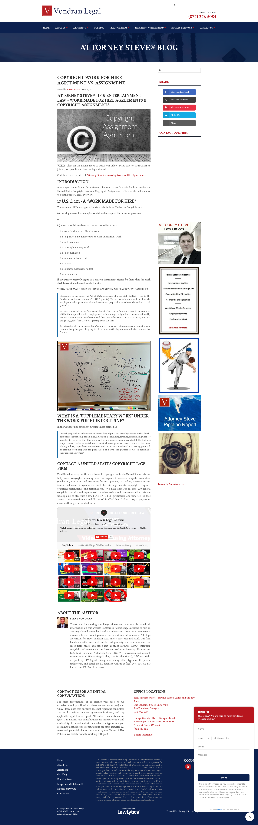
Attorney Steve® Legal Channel (104, 520)
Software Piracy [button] (123, 545)
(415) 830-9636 (141, 712)
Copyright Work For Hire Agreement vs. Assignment (91, 80)
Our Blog (99, 28)
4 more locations (143, 734)
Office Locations (150, 691)
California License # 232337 (68, 811)
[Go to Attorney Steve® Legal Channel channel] (104, 513)
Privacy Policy (185, 811)
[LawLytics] (129, 811)
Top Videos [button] (67, 545)
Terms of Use (171, 811)
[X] (188, 766)
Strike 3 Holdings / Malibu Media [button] (94, 545)
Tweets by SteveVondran (171, 484)
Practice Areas (118, 28)
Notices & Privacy (181, 28)
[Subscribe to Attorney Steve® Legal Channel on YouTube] (104, 537)
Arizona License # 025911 (67, 814)
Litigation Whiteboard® (149, 28)
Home (46, 28)
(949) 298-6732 (141, 728)
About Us (60, 28)
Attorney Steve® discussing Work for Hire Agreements (116, 175)
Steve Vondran (73, 89)
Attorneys (79, 28)
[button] (60, 575)
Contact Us (63, 793)
